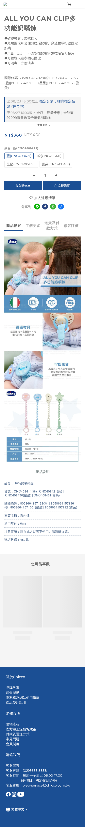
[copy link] (61, 206)
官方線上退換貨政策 (21, 729)
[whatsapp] (53, 206)
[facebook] (45, 206)
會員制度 (12, 744)
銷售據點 (12, 693)
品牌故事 (12, 688)
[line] (37, 206)
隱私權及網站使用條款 (23, 698)
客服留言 (12, 766)
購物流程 (12, 724)
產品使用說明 (16, 703)
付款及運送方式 (17, 734)
